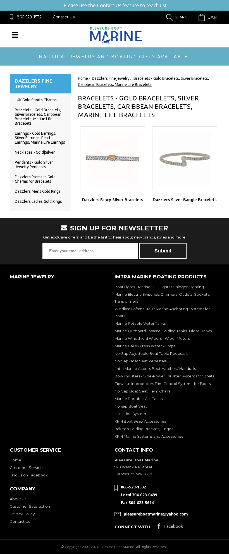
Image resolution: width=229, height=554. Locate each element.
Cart (213, 17)
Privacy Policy (22, 514)
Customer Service (26, 467)
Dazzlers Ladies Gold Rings (38, 201)
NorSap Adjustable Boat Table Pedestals (151, 353)
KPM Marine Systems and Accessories (149, 436)
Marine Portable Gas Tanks (139, 398)
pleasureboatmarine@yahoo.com (156, 514)
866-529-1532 (29, 17)
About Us (18, 499)
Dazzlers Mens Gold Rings (38, 191)
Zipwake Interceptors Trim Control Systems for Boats (163, 383)
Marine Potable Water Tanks (140, 323)
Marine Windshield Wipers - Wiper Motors (152, 338)
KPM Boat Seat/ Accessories (140, 421)
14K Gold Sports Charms (36, 100)
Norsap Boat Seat (131, 406)
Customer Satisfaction (30, 506)
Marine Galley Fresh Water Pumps (145, 346)
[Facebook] (170, 527)
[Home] (116, 42)
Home (15, 460)
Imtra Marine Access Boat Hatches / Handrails (155, 368)
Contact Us (64, 17)
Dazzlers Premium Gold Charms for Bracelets (35, 179)
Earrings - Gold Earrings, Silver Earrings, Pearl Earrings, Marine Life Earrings (40, 137)
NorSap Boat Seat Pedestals (140, 361)
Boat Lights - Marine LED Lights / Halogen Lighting (159, 287)
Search (182, 17)
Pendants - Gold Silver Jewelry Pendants (34, 164)
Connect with (133, 526)
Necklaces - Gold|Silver (35, 152)
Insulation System (130, 413)
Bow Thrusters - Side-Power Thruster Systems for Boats (164, 376)
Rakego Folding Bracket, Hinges (144, 429)
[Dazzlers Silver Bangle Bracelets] (184, 159)
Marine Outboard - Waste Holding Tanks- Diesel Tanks (163, 331)
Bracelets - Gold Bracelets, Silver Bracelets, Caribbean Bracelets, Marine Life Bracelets (38, 117)
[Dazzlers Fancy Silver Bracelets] (112, 159)
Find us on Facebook (29, 475)
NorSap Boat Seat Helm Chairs (142, 391)
